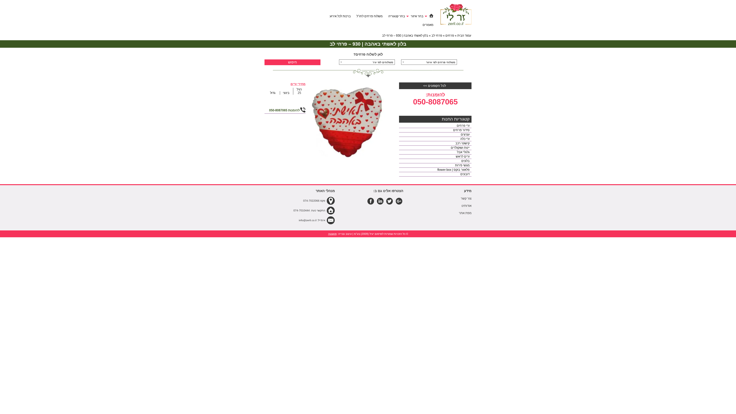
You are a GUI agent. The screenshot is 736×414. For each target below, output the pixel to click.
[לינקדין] (380, 201)
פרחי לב (436, 35)
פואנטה (332, 233)
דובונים (465, 174)
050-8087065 (435, 102)
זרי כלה (465, 138)
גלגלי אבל (463, 152)
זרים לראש (463, 156)
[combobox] (429, 62)
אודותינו (467, 205)
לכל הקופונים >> (434, 86)
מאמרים (428, 24)
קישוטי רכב (462, 143)
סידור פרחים (461, 130)
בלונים (465, 161)
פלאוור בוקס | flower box (453, 169)
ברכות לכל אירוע (340, 16)
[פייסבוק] (370, 201)
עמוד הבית (464, 35)
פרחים (449, 35)
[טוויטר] (389, 201)
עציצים (465, 134)
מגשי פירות (462, 165)
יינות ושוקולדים (460, 147)
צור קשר (466, 198)
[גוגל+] (399, 201)
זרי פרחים (463, 125)
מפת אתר (465, 213)
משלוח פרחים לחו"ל (369, 16)
